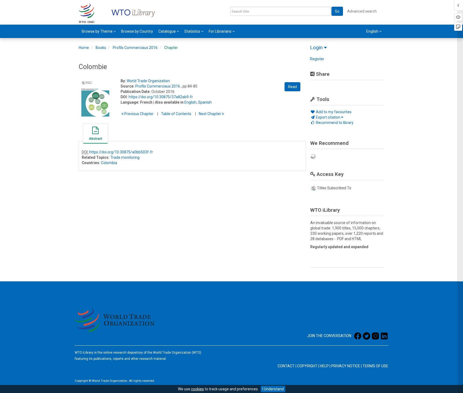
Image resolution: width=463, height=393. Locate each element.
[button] (95, 134)
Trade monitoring (125, 157)
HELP (324, 366)
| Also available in (168, 102)
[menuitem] (98, 31)
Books (101, 48)
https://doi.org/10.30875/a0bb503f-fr (121, 152)
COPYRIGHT (307, 366)
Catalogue (167, 31)
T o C (176, 114)
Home (84, 48)
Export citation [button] (328, 117)
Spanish (205, 102)
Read (292, 87)
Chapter (171, 48)
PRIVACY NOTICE (345, 366)
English (190, 102)
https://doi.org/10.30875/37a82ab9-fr (161, 97)
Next (210, 114)
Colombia (109, 163)
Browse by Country (137, 31)
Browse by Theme (97, 31)
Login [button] (317, 47)
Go (337, 11)
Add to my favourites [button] (333, 112)
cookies (197, 389)
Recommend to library (334, 122)
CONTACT (286, 366)
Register (317, 59)
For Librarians (220, 31)
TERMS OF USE (375, 366)
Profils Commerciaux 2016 (135, 48)
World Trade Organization (148, 81)
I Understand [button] (273, 389)
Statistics (192, 31)
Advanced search (362, 11)
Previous (139, 114)
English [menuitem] (372, 31)
